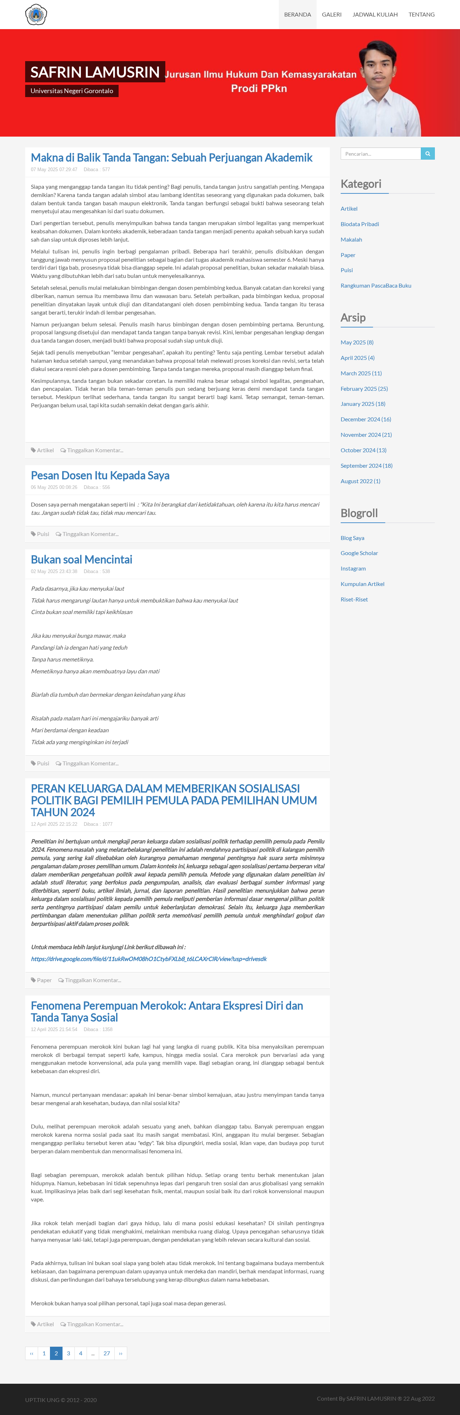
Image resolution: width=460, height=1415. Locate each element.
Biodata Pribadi (360, 223)
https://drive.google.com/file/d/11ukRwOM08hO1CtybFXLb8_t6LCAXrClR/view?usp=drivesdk (148, 958)
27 (107, 1353)
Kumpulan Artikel (363, 583)
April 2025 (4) (358, 357)
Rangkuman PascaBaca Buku (376, 285)
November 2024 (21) (366, 434)
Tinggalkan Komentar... (94, 450)
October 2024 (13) (364, 450)
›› (121, 1353)
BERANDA (297, 14)
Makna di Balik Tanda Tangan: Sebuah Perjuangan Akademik (172, 157)
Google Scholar (359, 552)
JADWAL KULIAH (375, 14)
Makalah (351, 239)
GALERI (332, 14)
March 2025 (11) (361, 373)
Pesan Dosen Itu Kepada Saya (100, 474)
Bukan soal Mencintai (82, 559)
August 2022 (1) (361, 480)
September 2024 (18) (367, 465)
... (93, 1353)
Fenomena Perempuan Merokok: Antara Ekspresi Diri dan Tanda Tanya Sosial (167, 1011)
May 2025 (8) (357, 342)
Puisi (43, 533)
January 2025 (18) (363, 403)
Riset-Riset (354, 599)
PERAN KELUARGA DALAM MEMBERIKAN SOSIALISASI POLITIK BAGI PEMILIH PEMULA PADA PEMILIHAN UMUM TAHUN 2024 (174, 800)
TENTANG (422, 14)
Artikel (45, 450)
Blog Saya (352, 537)
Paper (44, 979)
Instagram (353, 568)
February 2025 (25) (364, 388)
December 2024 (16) (366, 419)
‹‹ (31, 1353)
